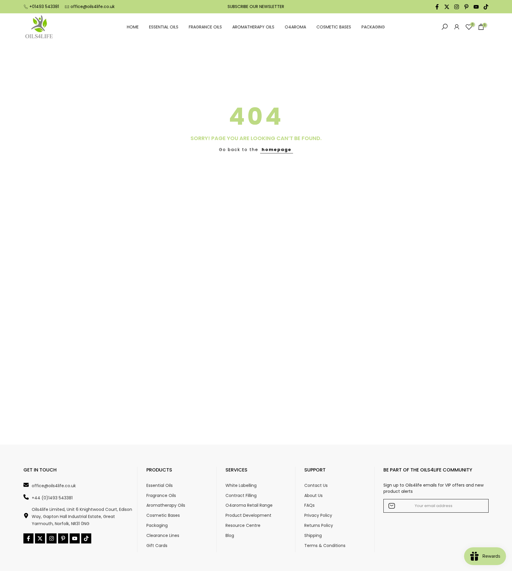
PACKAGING (373, 27)
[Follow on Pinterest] (466, 6)
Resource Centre (242, 525)
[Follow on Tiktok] (486, 6)
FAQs (309, 505)
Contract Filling (241, 495)
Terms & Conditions (324, 545)
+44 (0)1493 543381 (52, 498)
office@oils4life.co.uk (93, 6)
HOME (133, 27)
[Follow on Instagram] (456, 6)
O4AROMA (295, 27)
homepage (277, 150)
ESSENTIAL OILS (163, 27)
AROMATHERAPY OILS (253, 27)
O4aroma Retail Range (249, 505)
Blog (229, 535)
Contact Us (316, 485)
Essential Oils (159, 485)
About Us (313, 495)
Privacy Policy (318, 515)
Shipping (313, 535)
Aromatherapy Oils (165, 505)
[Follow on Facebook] (437, 6)
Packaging (157, 525)
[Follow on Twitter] (446, 6)
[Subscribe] (478, 505)
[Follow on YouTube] (476, 6)
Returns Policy (318, 525)
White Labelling (241, 485)
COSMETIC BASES (333, 27)
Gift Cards (156, 545)
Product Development (248, 515)
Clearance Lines (162, 535)
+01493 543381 (44, 6)
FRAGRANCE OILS (205, 27)
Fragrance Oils (161, 495)
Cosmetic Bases (163, 515)
